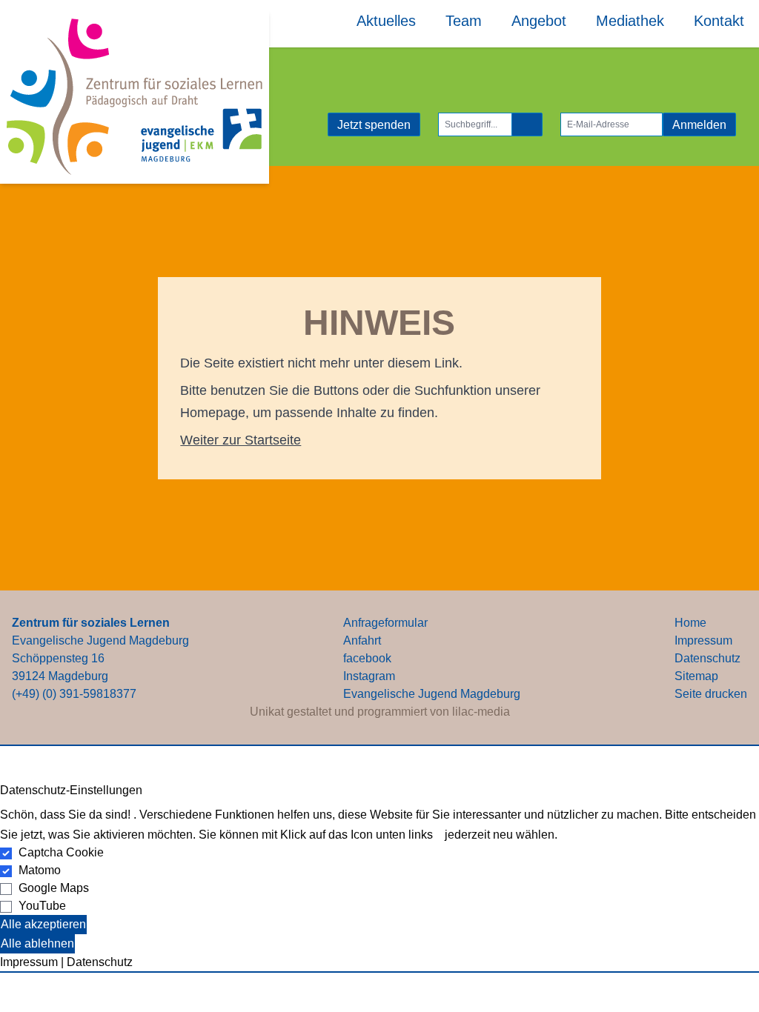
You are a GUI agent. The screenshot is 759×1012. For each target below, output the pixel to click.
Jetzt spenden (374, 125)
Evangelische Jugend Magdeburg (431, 694)
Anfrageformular (385, 622)
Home (690, 622)
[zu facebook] (310, 124)
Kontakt (719, 21)
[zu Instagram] (322, 124)
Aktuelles (386, 21)
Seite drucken (711, 694)
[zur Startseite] (134, 97)
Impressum (703, 640)
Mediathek (630, 21)
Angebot (538, 21)
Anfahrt (362, 640)
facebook (367, 658)
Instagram (369, 676)
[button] (379, 972)
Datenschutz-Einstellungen (71, 790)
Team (463, 21)
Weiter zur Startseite (240, 440)
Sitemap (696, 676)
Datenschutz (707, 658)
